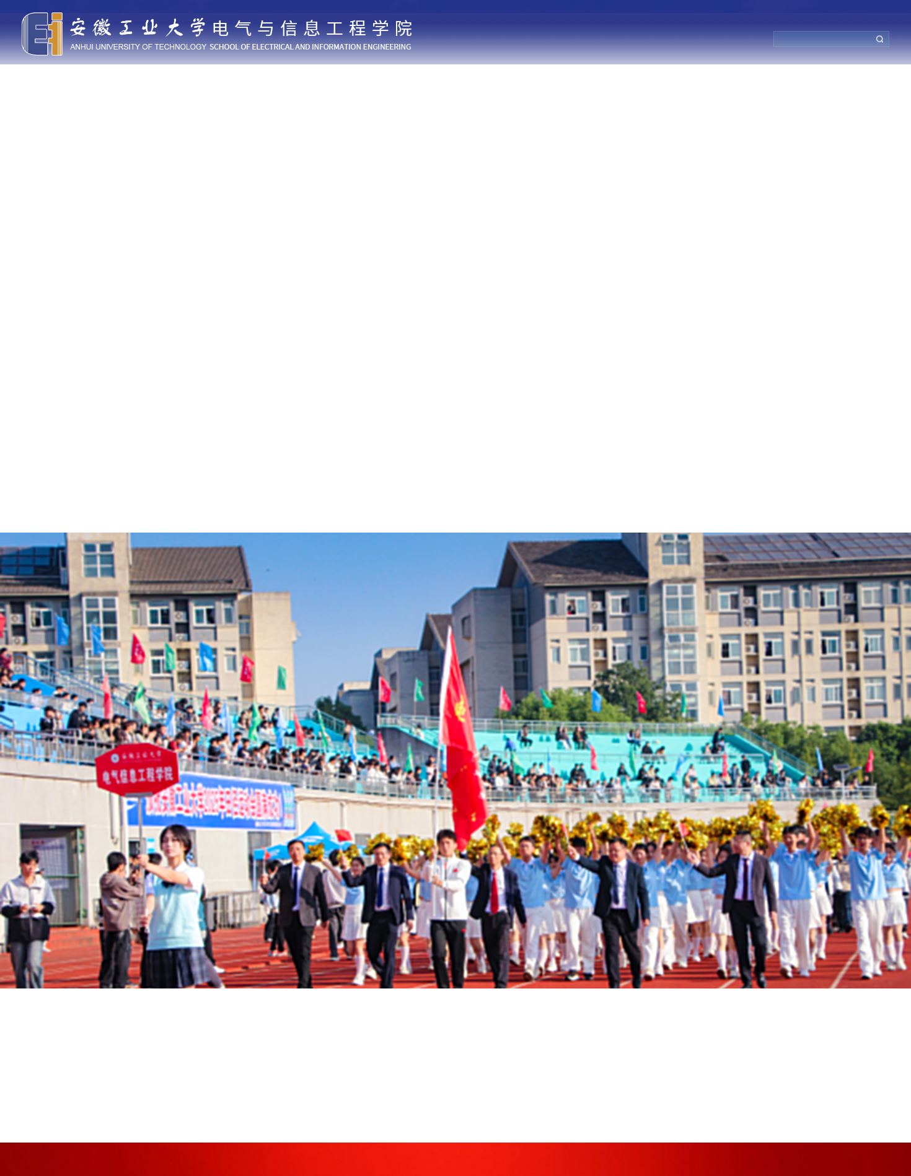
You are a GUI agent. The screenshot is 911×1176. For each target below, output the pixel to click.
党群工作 (207, 79)
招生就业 (654, 79)
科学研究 (356, 79)
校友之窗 (728, 79)
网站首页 (59, 79)
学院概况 (133, 79)
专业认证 (505, 79)
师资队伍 (282, 79)
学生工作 (579, 79)
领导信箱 (802, 79)
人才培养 (430, 79)
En (859, 79)
